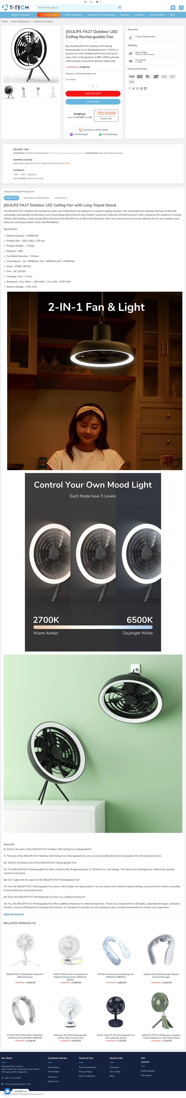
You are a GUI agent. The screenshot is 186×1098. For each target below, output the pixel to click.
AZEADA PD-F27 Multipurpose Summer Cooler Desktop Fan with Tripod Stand (161, 1036)
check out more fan (14, 914)
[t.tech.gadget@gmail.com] (85, 2)
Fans (94, 73)
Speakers (125, 14)
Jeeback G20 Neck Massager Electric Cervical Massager (161, 975)
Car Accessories (156, 14)
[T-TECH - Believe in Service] (16, 8)
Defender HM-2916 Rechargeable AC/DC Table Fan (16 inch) (70, 1036)
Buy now (93, 101)
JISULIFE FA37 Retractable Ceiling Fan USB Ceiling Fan (24, 975)
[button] (173, 7)
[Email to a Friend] (137, 88)
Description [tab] (11, 198)
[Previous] (7, 55)
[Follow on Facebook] (100, 2)
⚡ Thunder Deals (48, 14)
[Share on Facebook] (129, 88)
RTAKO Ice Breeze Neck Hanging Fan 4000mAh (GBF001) (116, 975)
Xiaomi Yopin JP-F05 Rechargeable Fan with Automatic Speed (116, 1036)
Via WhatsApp (109, 134)
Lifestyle (139, 14)
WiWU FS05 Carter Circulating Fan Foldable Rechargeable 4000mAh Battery (70, 977)
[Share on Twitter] (133, 88)
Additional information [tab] (36, 198)
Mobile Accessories (20, 14)
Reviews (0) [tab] (61, 198)
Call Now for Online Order (95, 129)
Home (4, 21)
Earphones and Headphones (101, 14)
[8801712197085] (97, 2)
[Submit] (119, 7)
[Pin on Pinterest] (141, 88)
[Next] (54, 55)
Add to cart (93, 93)
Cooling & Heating (43, 21)
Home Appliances (73, 14)
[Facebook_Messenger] (7, 1091)
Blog (172, 14)
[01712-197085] (91, 2)
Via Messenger (81, 134)
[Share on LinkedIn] (145, 88)
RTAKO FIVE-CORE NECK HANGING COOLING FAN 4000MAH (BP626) (25, 1036)
